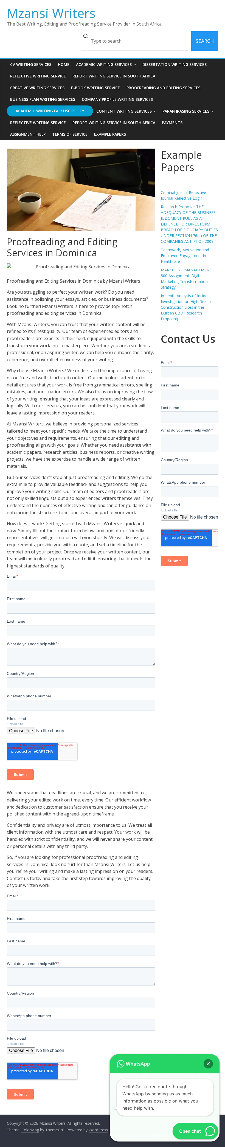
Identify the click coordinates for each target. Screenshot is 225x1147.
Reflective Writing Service (38, 76)
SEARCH (205, 41)
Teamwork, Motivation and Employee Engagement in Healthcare (185, 255)
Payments (172, 122)
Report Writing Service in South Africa (113, 76)
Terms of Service (70, 134)
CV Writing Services (30, 64)
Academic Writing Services (104, 64)
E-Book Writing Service (95, 87)
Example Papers (110, 134)
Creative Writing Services (37, 87)
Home (63, 64)
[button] (208, 1063)
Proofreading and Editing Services (163, 87)
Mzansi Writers (51, 12)
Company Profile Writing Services (117, 99)
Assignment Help (28, 134)
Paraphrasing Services (185, 111)
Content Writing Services (124, 111)
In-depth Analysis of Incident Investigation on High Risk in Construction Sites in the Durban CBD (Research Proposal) (186, 307)
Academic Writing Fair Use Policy (50, 110)
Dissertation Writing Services (174, 64)
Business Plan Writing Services (42, 99)
